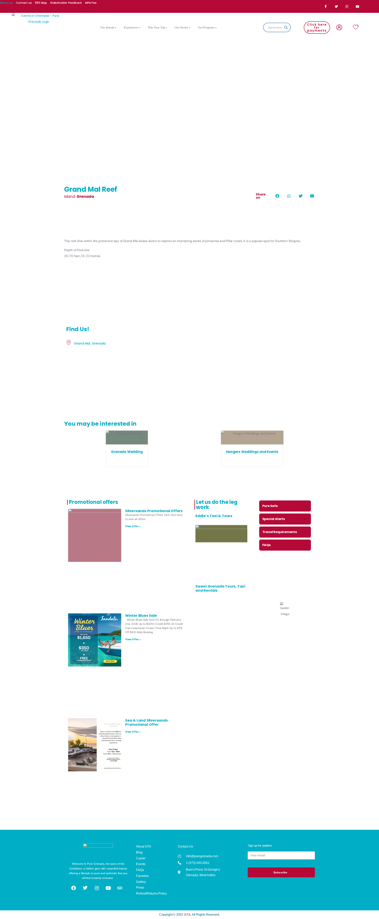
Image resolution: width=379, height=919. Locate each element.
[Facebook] (326, 6)
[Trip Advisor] (120, 888)
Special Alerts (273, 519)
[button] (277, 196)
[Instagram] (347, 6)
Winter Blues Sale (141, 615)
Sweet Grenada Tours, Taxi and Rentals (220, 588)
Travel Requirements (279, 532)
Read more (126, 440)
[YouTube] (358, 6)
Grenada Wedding (127, 451)
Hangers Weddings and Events (252, 451)
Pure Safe (270, 506)
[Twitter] (336, 6)
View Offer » (133, 526)
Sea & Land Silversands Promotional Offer (146, 722)
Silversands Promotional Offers (154, 510)
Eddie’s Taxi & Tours (213, 515)
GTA (187, 914)
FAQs (266, 545)
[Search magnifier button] (286, 27)
